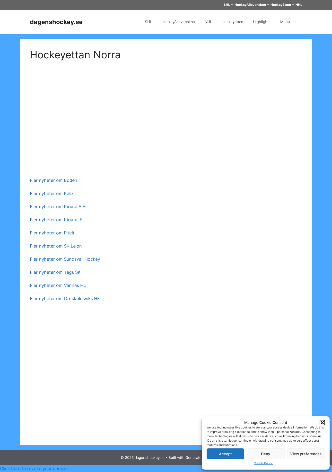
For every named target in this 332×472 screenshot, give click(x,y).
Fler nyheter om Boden (53, 180)
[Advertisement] (166, 117)
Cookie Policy (263, 463)
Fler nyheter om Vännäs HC (58, 285)
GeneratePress (198, 457)
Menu (285, 21)
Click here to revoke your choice (33, 468)
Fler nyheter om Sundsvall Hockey (65, 259)
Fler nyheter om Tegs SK (55, 272)
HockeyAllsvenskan (250, 5)
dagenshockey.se (56, 22)
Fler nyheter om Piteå (52, 232)
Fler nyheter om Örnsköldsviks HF (65, 298)
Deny (265, 454)
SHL (227, 5)
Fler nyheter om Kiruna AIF (57, 206)
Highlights (262, 21)
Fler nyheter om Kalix (52, 193)
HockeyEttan (281, 5)
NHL (299, 5)
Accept (225, 454)
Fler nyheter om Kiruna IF (56, 219)
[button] (322, 422)
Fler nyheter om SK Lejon (56, 246)
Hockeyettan (232, 21)
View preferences (306, 454)
